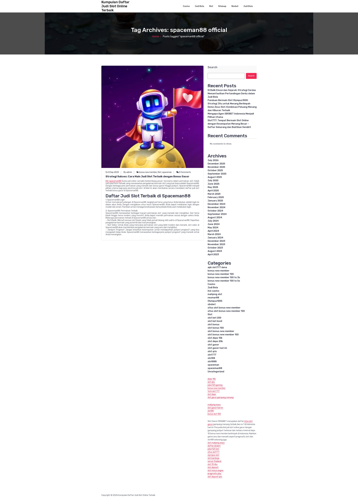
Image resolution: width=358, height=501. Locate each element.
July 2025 (213, 180)
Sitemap (222, 6)
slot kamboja (213, 458)
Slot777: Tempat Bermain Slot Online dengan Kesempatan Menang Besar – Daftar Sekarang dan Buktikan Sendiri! (229, 123)
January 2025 (215, 200)
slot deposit (213, 467)
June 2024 (214, 224)
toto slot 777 (214, 391)
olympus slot (213, 455)
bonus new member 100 (221, 274)
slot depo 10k (215, 338)
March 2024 (214, 234)
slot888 (212, 361)
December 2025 (216, 163)
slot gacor (213, 344)
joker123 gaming (215, 385)
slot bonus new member (221, 331)
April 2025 (213, 190)
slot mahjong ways (216, 443)
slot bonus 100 (216, 327)
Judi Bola (199, 6)
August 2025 (215, 177)
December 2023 (216, 241)
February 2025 (216, 197)
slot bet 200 (214, 317)
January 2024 (215, 237)
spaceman (167, 172)
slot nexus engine (215, 470)
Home (155, 36)
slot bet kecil (215, 321)
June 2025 (213, 184)
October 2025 (215, 170)
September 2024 (217, 214)
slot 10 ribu (212, 464)
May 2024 (213, 227)
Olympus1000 (215, 301)
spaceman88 (215, 368)
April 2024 (213, 231)
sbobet (212, 304)
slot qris (212, 351)
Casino (186, 6)
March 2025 (214, 194)
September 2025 (217, 173)
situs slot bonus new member (224, 307)
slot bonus (213, 324)
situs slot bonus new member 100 (226, 311)
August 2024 (215, 217)
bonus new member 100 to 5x (224, 280)
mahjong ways (214, 405)
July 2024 (213, 220)
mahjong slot (215, 294)
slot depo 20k (215, 341)
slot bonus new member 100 (223, 334)
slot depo (212, 394)
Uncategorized (216, 371)
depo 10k (212, 379)
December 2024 (216, 204)
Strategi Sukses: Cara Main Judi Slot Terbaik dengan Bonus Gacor (147, 176)
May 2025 (213, 187)
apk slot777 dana (217, 267)
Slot (211, 6)
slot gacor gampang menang (221, 397)
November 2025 (216, 167)
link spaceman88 (113, 181)
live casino (213, 291)
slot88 (211, 358)
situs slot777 (213, 452)
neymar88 (213, 297)
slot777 (212, 354)
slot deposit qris (215, 477)
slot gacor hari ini (217, 348)
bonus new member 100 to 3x (224, 277)
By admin (128, 172)
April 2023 (213, 254)
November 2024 (216, 207)
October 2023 (215, 247)
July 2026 (213, 160)
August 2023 (215, 251)
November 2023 (216, 244)
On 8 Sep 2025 (112, 172)
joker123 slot (213, 449)
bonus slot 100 (214, 414)
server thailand (214, 461)
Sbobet (234, 6)
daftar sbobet (214, 446)
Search (212, 67)
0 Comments (185, 172)
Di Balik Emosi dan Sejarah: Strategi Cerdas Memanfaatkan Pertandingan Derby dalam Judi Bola (232, 93)
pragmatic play (214, 473)
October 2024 (215, 210)
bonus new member (148, 172)
